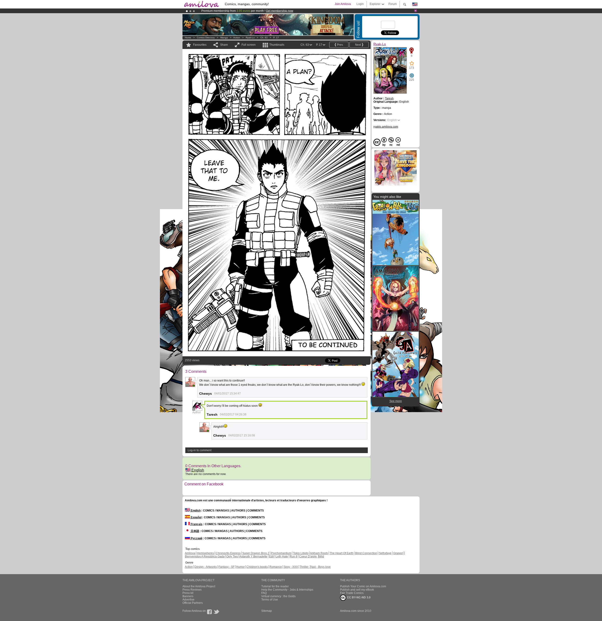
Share (224, 44)
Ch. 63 (264, 37)
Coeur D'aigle (308, 556)
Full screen (249, 44)
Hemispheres (205, 553)
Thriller (304, 566)
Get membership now (279, 10)
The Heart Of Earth (341, 553)
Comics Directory (206, 37)
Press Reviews (192, 589)
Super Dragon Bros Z (255, 553)
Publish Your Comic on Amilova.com (363, 586)
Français (196, 524)
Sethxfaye (385, 553)
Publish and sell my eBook (357, 589)
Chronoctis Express (228, 553)
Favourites (199, 44)
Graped (398, 553)
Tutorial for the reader (275, 586)
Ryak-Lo (250, 37)
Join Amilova (343, 4)
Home (188, 37)
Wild (321, 556)
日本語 (194, 531)
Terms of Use (269, 599)
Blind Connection (366, 553)
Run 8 (293, 556)
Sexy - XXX (291, 566)
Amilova (190, 553)
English (197, 470)
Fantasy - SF (226, 566)
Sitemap (266, 611)
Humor (240, 566)
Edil (271, 556)
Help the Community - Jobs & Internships (287, 589)
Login (360, 4)
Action (236, 37)
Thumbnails (276, 44)
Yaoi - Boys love (320, 566)
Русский (196, 538)
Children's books (257, 566)
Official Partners (192, 603)
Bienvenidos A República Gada (205, 556)
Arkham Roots (319, 553)
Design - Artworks (205, 566)
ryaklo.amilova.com (385, 126)
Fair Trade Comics (352, 593)
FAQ (264, 593)
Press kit (187, 593)
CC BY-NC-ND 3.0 (358, 597)
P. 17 (276, 37)
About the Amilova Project (198, 586)
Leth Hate (282, 556)
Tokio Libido (301, 553)
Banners (187, 596)
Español (196, 517)
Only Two (232, 556)
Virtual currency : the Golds (278, 596)
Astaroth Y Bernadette (253, 556)
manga (224, 37)
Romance (275, 566)
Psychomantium (281, 553)
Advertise (188, 599)
